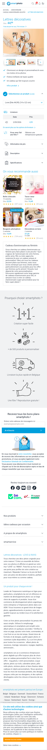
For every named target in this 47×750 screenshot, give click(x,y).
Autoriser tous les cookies (13, 739)
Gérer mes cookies (11, 745)
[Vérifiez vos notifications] (39, 3)
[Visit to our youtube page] (23, 487)
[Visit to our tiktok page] (34, 487)
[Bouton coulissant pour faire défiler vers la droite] (40, 62)
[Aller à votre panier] (43, 3)
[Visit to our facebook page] (12, 487)
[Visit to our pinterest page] (18, 487)
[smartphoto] (15, 3)
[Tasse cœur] (34, 184)
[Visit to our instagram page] (28, 487)
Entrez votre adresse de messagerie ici (19, 421)
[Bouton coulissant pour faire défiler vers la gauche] (6, 62)
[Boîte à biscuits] (12, 184)
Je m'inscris (9, 430)
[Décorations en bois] (34, 217)
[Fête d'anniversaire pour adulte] (24, 10)
